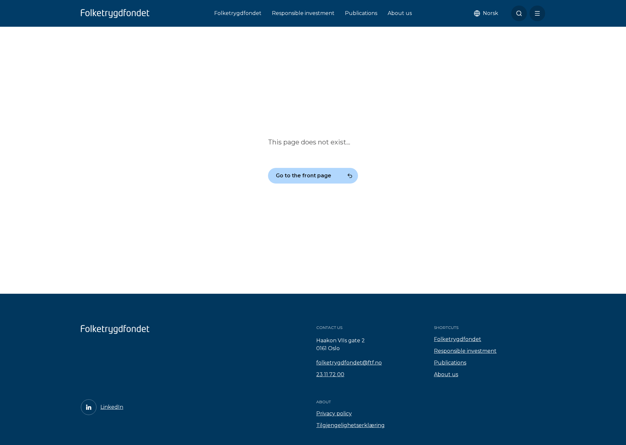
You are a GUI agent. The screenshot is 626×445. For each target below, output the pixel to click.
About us (400, 13)
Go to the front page (303, 175)
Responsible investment (303, 13)
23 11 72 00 (330, 374)
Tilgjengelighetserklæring (350, 425)
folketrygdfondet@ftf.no (349, 363)
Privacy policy (334, 413)
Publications (361, 13)
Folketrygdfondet (237, 13)
